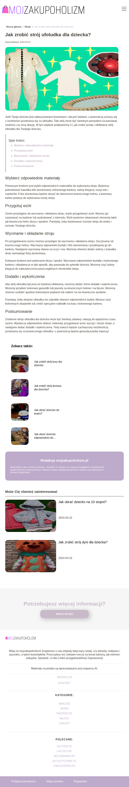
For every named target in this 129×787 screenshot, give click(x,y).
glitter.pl (64, 746)
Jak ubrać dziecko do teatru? (46, 412)
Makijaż (64, 703)
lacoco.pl (64, 751)
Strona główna (14, 26)
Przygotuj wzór (23, 150)
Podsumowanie (24, 166)
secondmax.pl (64, 756)
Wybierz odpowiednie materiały (34, 145)
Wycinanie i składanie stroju (32, 155)
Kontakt (64, 683)
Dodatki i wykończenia (28, 161)
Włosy (64, 718)
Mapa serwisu (55, 781)
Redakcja (64, 677)
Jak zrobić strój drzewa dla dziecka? (47, 387)
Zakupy (64, 723)
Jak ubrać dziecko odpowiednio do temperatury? (45, 436)
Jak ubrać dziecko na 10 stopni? (82, 502)
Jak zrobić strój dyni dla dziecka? (83, 542)
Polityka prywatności (23, 781)
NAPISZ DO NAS (64, 614)
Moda (28, 26)
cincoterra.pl (64, 766)
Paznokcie (64, 713)
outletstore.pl (64, 761)
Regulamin (80, 781)
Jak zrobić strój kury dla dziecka (48, 363)
